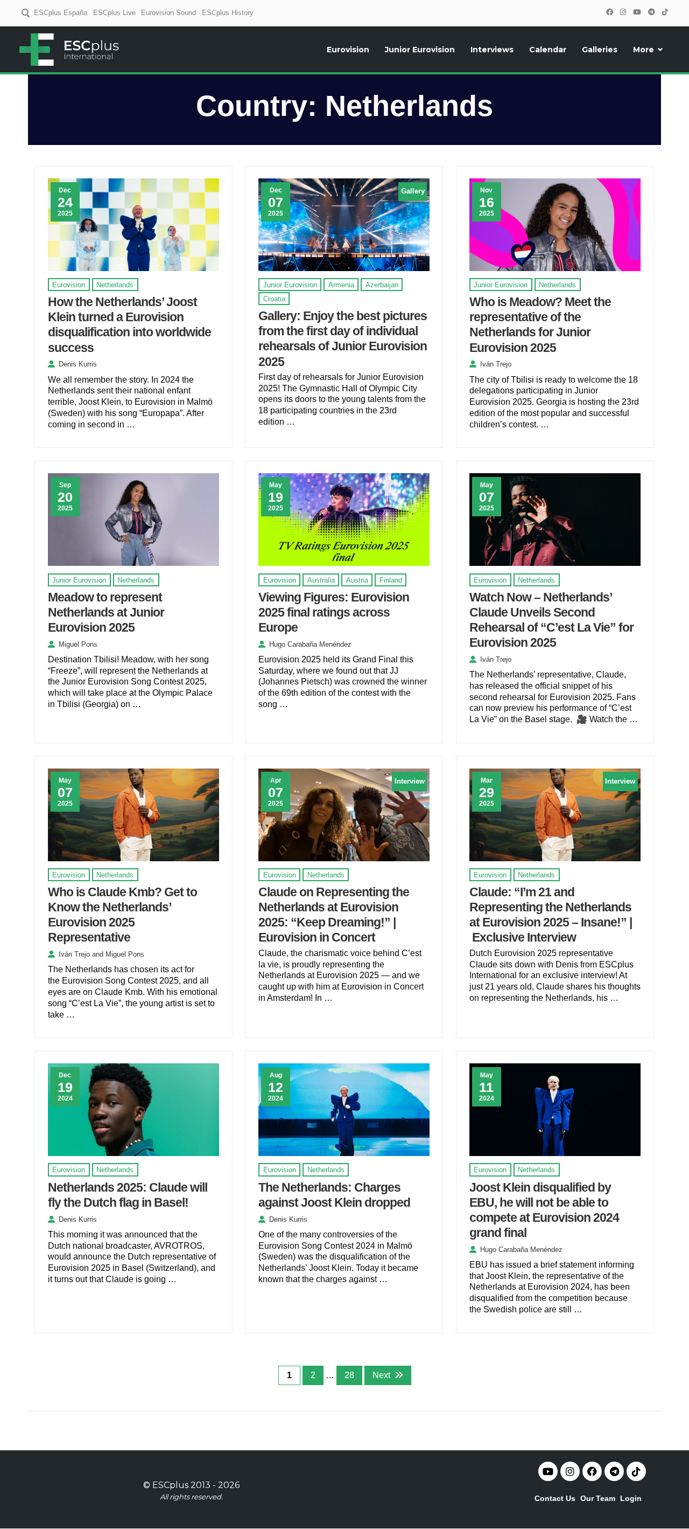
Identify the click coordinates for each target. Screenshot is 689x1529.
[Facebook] (609, 12)
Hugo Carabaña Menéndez (310, 644)
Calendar (547, 49)
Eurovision (348, 49)
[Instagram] (622, 12)
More (643, 49)
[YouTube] (636, 12)
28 (349, 1375)
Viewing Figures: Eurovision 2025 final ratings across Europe (333, 612)
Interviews (492, 49)
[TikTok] (664, 12)
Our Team (597, 1498)
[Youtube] (548, 1471)
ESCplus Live (114, 13)
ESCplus (170, 1485)
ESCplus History (228, 13)
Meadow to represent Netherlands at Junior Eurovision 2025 (106, 612)
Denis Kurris (78, 364)
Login (631, 1498)
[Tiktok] (636, 1471)
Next (381, 1375)
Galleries (599, 49)
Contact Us (555, 1498)
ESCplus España (60, 13)
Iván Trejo (495, 364)
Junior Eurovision (420, 49)
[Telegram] (651, 12)
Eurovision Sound (168, 13)
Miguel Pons (78, 644)
